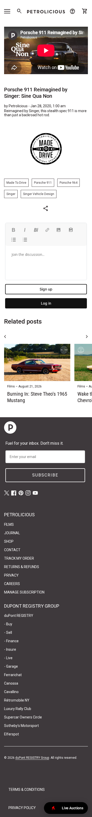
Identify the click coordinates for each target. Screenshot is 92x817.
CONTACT (12, 550)
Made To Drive (16, 182)
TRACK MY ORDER (19, 558)
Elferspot (11, 734)
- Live (8, 658)
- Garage (11, 666)
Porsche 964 (68, 182)
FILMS (9, 524)
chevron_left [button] (5, 337)
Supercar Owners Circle (23, 717)
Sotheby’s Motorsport (21, 726)
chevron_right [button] (87, 337)
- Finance (11, 641)
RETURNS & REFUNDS (21, 567)
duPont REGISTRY (18, 616)
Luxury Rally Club (17, 709)
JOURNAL (12, 533)
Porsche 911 (43, 182)
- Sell (8, 632)
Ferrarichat (13, 675)
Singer (10, 194)
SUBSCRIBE (45, 475)
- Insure (10, 649)
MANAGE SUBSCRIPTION (24, 592)
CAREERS (12, 584)
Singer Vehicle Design (38, 194)
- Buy (8, 624)
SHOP (9, 541)
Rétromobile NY (16, 700)
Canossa (11, 683)
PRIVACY (11, 575)
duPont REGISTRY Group (32, 758)
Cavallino (11, 692)
